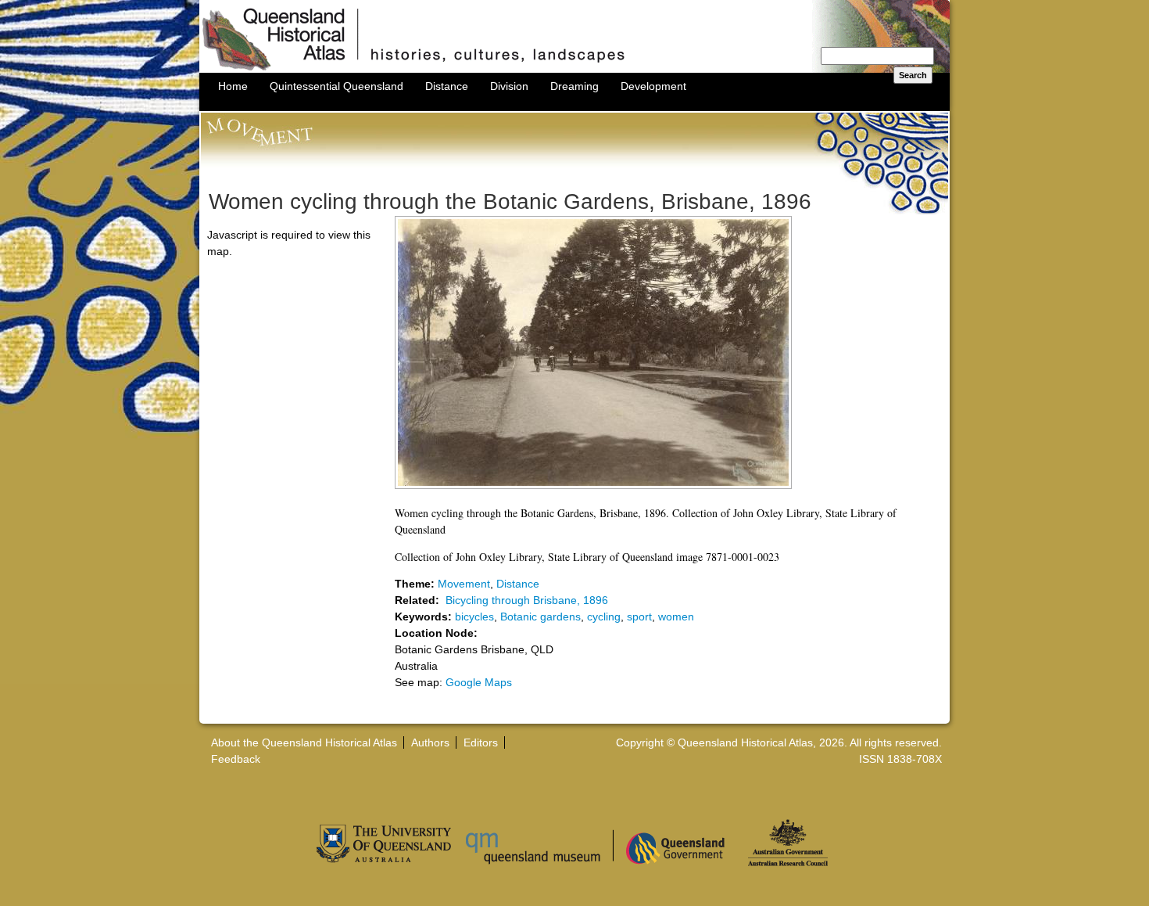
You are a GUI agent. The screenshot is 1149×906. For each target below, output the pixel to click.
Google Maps (479, 682)
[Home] (574, 69)
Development (653, 86)
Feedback (235, 759)
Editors (481, 742)
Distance (446, 86)
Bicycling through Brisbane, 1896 (527, 600)
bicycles (474, 616)
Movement (464, 583)
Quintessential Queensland (336, 86)
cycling (604, 616)
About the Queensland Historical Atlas (304, 742)
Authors (430, 742)
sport (639, 616)
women (676, 616)
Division (509, 86)
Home (233, 86)
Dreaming (574, 86)
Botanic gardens (540, 616)
